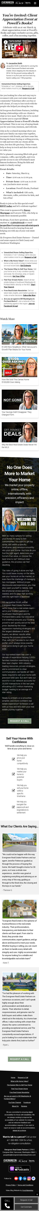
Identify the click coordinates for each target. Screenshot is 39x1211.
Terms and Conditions (25, 1185)
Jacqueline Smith (15, 63)
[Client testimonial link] (19, 843)
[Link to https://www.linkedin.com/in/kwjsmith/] (25, 1178)
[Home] (16, 2)
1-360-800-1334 (16, 1140)
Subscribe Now (29, 295)
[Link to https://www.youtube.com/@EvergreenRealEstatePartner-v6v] (16, 1178)
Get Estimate (25, 266)
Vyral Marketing (27, 1190)
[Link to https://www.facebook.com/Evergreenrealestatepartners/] (20, 1178)
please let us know (19, 1130)
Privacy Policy (11, 1185)
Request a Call (28, 89)
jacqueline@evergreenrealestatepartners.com (19, 1155)
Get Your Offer (19, 276)
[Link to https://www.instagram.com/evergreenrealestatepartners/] (29, 1178)
